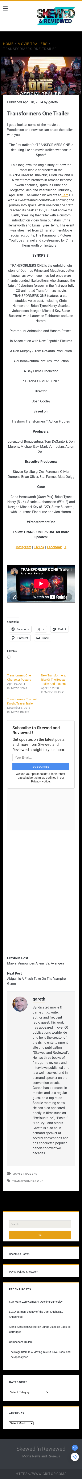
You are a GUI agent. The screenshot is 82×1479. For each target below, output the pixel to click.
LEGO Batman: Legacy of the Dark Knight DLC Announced (36, 1314)
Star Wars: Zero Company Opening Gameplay (35, 1301)
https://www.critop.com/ (41, 1474)
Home (8, 44)
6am (65, 195)
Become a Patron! (19, 1253)
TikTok (39, 547)
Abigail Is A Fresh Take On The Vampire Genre (36, 981)
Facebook (54, 547)
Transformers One (27, 1181)
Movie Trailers (33, 44)
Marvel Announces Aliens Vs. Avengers (36, 963)
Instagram (23, 547)
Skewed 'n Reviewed (41, 1449)
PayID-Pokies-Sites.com (23, 1271)
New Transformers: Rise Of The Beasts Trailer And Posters (53, 679)
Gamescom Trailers (21, 1341)
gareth (53, 102)
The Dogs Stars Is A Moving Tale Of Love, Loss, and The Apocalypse (39, 1354)
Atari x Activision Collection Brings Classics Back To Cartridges (39, 1329)
